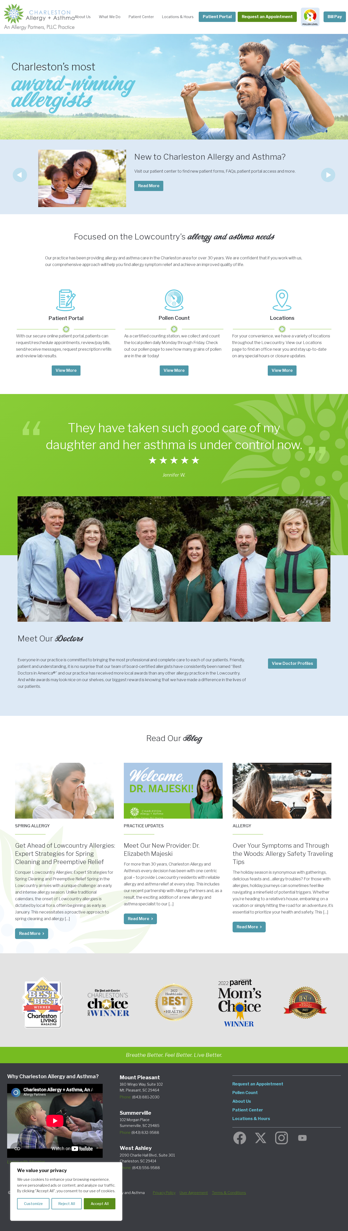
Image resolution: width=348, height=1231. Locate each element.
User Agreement (194, 1192)
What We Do (110, 17)
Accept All (100, 1203)
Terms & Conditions (229, 1192)
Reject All (66, 1203)
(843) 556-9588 (140, 1167)
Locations (282, 318)
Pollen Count (174, 318)
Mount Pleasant (140, 1077)
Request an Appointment (267, 16)
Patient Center (141, 17)
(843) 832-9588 (139, 1132)
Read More (30, 933)
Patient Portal (217, 16)
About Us (83, 17)
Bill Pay (335, 16)
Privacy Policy (164, 1192)
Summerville (135, 1113)
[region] (66, 1191)
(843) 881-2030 (139, 1097)
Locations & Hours (178, 17)
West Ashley (136, 1148)
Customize (33, 1203)
